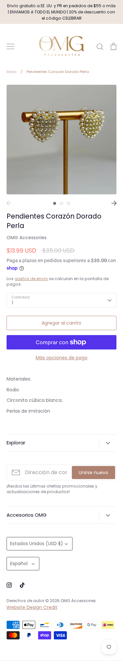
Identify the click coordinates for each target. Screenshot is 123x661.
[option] (61, 139)
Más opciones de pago (62, 357)
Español (19, 563)
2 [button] (61, 203)
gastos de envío (31, 278)
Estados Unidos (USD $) (36, 543)
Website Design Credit (32, 607)
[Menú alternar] (10, 46)
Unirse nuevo (93, 472)
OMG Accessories (27, 237)
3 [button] (68, 203)
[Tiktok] (22, 585)
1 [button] (54, 203)
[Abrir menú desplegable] (107, 443)
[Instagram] (9, 585)
